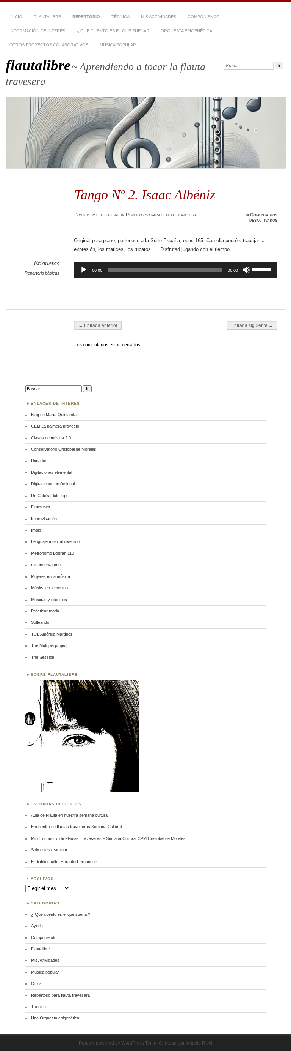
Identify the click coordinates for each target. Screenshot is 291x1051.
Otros (36, 983)
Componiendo (204, 16)
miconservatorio (46, 564)
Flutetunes (40, 507)
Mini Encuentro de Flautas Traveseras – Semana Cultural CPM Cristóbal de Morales (108, 838)
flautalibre (38, 65)
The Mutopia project (49, 645)
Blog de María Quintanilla (54, 414)
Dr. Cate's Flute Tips (50, 495)
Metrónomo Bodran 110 (52, 553)
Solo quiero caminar (49, 849)
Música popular (118, 45)
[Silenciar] (246, 270)
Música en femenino (49, 587)
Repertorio (86, 16)
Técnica (120, 16)
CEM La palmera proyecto (55, 426)
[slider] (263, 269)
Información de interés (37, 30)
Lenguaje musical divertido (55, 541)
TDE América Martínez (52, 634)
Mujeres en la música (50, 576)
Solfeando (40, 622)
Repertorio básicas (42, 273)
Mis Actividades (158, 16)
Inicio (15, 16)
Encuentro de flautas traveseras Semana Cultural (76, 826)
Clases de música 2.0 (51, 438)
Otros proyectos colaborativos (48, 45)
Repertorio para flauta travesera (161, 215)
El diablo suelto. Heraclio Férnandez (64, 861)
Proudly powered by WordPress (111, 1043)
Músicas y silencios (49, 599)
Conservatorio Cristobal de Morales (63, 449)
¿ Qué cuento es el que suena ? (113, 30)
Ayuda (37, 925)
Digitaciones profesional (53, 483)
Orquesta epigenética (186, 30)
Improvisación (44, 518)
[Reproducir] (84, 270)
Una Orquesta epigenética (55, 1018)
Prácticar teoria (45, 611)
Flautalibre (47, 16)
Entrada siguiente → (252, 325)
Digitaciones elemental (51, 472)
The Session (42, 657)
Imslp (36, 530)
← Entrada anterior (97, 325)
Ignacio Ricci (199, 1043)
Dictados (39, 460)
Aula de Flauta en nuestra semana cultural (69, 815)
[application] (175, 270)
